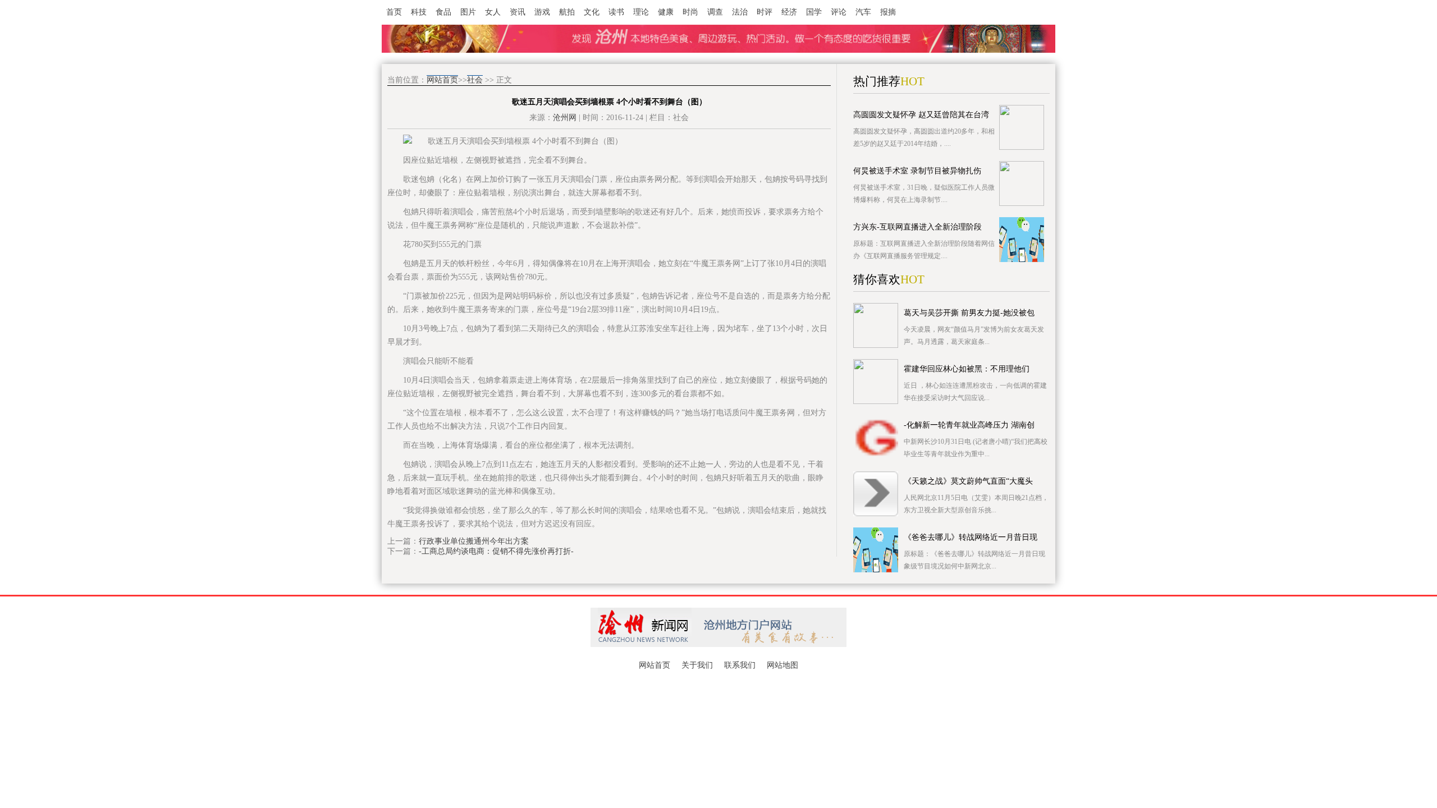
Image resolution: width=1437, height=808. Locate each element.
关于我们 (697, 665)
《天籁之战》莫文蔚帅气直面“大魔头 (968, 481)
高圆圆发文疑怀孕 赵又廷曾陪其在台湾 (921, 115)
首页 (394, 12)
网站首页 (442, 80)
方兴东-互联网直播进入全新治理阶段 (917, 227)
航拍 (567, 12)
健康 (666, 12)
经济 (789, 12)
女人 (493, 12)
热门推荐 (876, 81)
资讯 (517, 12)
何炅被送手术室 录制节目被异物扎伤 (917, 171)
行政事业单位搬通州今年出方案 (474, 541)
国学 (814, 12)
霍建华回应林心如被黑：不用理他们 (966, 369)
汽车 (863, 12)
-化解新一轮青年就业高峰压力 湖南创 (969, 425)
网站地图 (782, 665)
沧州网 (564, 117)
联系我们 (740, 665)
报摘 (888, 12)
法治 (740, 12)
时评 (764, 12)
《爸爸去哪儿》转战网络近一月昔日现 (970, 537)
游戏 (542, 12)
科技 (419, 12)
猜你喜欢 (876, 279)
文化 (591, 12)
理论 (641, 12)
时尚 (690, 12)
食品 (443, 12)
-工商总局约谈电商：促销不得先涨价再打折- (496, 551)
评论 (838, 12)
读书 (616, 12)
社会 (475, 80)
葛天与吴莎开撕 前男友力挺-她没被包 (969, 313)
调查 (715, 12)
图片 (468, 12)
